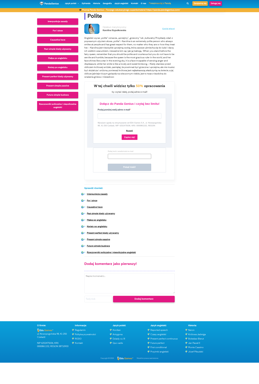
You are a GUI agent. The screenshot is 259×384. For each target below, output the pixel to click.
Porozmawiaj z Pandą (160, 3)
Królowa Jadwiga (197, 335)
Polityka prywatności (85, 335)
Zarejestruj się (200, 3)
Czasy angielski (158, 335)
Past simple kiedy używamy (57, 49)
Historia (96, 3)
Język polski (70, 3)
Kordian (117, 330)
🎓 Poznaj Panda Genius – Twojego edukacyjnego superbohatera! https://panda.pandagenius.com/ (129, 10)
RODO (78, 339)
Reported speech (159, 330)
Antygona (117, 335)
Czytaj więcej (168, 29)
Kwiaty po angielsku (57, 67)
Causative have (57, 40)
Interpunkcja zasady (58, 22)
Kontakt (134, 3)
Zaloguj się (216, 3)
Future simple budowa (58, 95)
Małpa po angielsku (57, 58)
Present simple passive (57, 86)
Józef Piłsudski (195, 352)
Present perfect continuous (164, 339)
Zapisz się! (129, 137)
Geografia (107, 3)
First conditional (158, 347)
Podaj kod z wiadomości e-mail (120, 151)
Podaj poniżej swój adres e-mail (114, 110)
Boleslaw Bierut (196, 339)
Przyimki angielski (159, 352)
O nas (143, 3)
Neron (191, 330)
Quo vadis (118, 343)
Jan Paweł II (194, 343)
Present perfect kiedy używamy (57, 77)
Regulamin (80, 330)
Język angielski (121, 3)
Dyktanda (86, 3)
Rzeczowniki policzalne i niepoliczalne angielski (57, 105)
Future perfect (157, 343)
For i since (58, 31)
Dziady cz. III (119, 339)
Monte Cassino (196, 347)
